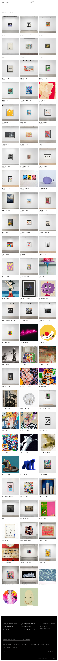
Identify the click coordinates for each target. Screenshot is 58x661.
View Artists (7, 629)
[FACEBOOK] (50, 651)
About (9, 647)
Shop (4, 647)
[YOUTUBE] (52, 651)
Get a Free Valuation (28, 629)
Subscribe (26, 639)
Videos (48, 644)
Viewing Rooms (33, 2)
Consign (15, 647)
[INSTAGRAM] (48, 651)
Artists (16, 644)
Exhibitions (24, 644)
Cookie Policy (51, 658)
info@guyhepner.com (45, 628)
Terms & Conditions (42, 658)
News (43, 644)
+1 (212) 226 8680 (44, 626)
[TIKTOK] (54, 651)
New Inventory (5, 2)
